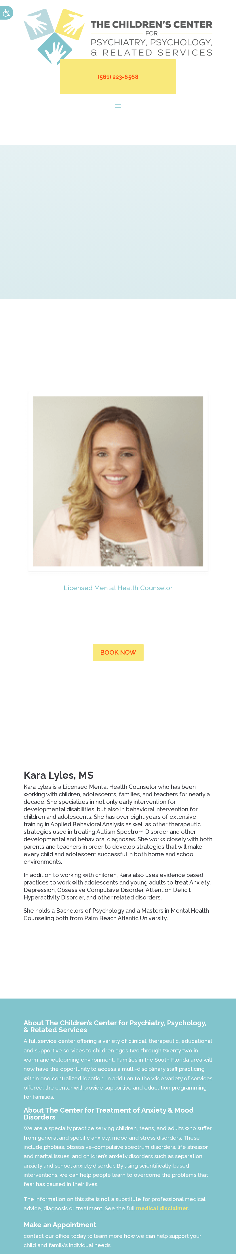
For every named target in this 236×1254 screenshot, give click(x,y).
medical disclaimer (162, 1208)
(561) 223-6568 (118, 76)
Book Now (118, 652)
